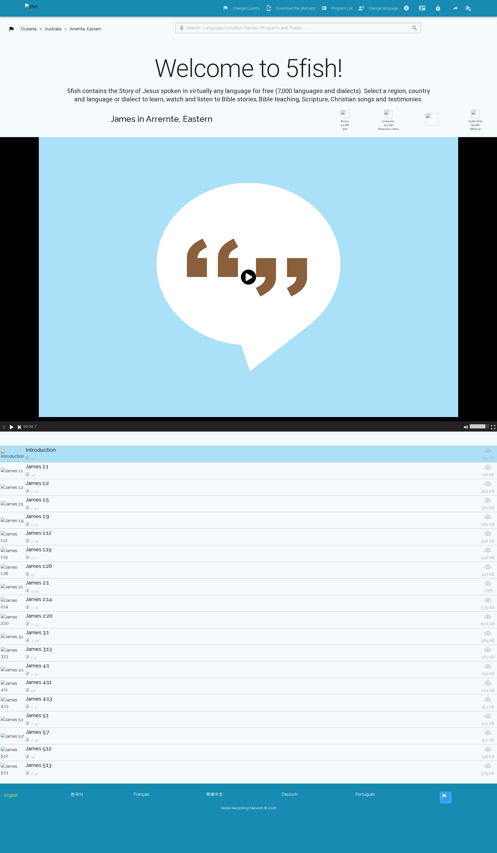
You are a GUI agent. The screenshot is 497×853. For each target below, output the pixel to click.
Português (365, 794)
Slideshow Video (388, 125)
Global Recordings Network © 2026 (248, 808)
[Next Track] (19, 426)
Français (141, 794)
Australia (53, 28)
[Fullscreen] (493, 426)
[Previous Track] (4, 426)
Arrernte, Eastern (85, 28)
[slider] (479, 426)
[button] (182, 28)
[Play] (12, 426)
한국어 (77, 794)
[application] (248, 284)
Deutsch (290, 794)
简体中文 (214, 794)
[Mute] (466, 426)
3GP (345, 125)
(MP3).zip (475, 125)
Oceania (28, 28)
